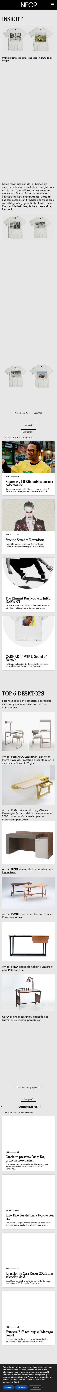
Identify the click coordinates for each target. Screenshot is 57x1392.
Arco (25, 820)
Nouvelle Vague (25, 763)
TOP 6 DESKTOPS (23, 693)
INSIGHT (12, 19)
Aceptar (8, 1387)
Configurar (36, 1387)
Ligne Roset (9, 872)
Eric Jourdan (39, 869)
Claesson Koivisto (43, 914)
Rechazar (21, 1387)
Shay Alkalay (41, 810)
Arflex (18, 917)
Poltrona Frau (16, 970)
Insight (44, 187)
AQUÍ (16, 1382)
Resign (37, 1020)
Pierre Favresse (11, 760)
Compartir (28, 425)
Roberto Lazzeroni (42, 967)
